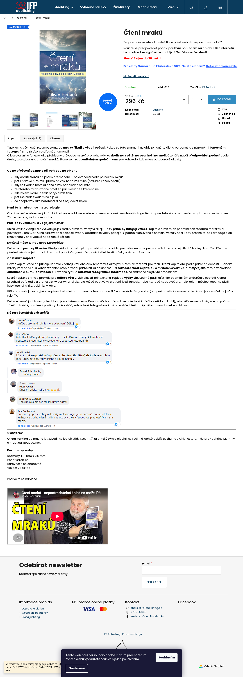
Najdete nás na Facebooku (147, 616)
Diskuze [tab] (55, 138)
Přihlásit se (154, 582)
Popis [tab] (11, 138)
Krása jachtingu (31, 617)
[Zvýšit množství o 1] (201, 99)
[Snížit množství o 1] (184, 99)
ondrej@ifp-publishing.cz (146, 608)
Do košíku (224, 99)
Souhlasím (166, 657)
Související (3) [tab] (32, 138)
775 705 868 (138, 612)
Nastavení (77, 668)
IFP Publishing (210, 87)
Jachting (158, 109)
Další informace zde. (221, 66)
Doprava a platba (33, 608)
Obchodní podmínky (35, 613)
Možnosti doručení (136, 76)
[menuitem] (64, 7)
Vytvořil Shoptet (214, 666)
